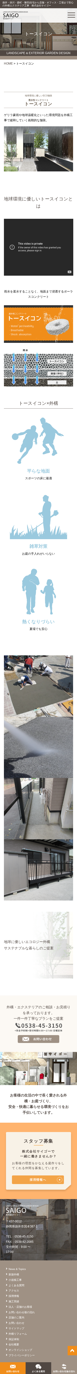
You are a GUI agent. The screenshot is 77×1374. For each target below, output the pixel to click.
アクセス (14, 1290)
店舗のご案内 (16, 1317)
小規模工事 (15, 1279)
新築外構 (14, 1274)
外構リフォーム (18, 1333)
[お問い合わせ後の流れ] (64, 1370)
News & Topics (17, 1269)
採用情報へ (38, 1179)
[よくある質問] (38, 1370)
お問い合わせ (16, 1322)
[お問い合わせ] (12, 1370)
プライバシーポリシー (22, 1355)
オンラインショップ (20, 1349)
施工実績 (14, 1301)
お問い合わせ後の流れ (22, 1312)
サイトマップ (16, 1328)
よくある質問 (16, 1285)
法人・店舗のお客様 (20, 1306)
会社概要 (14, 1344)
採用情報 (14, 1295)
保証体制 (14, 1339)
